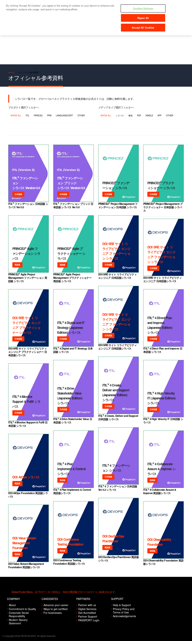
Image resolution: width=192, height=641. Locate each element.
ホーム (11, 72)
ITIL (27, 115)
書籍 (130, 115)
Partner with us (87, 605)
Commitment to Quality (22, 609)
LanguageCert (64, 115)
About (12, 605)
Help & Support (122, 605)
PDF (139, 115)
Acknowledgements (124, 616)
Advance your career (56, 605)
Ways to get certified (56, 609)
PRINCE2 (38, 115)
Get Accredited (87, 612)
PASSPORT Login (88, 620)
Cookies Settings (143, 8)
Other (81, 115)
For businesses (53, 612)
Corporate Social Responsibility (19, 614)
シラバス (120, 115)
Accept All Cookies (143, 27)
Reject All (143, 18)
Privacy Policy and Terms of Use (123, 610)
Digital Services (87, 609)
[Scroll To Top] (185, 637)
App (159, 115)
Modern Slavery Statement (18, 621)
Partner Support (87, 616)
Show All (15, 115)
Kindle (149, 115)
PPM (49, 115)
